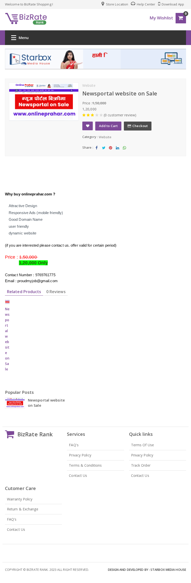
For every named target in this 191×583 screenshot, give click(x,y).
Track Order (140, 465)
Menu (24, 37)
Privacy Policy (80, 455)
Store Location (116, 4)
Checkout (140, 126)
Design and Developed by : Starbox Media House (147, 570)
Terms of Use (142, 445)
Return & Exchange (22, 509)
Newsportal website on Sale (46, 403)
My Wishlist (161, 18)
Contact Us (78, 475)
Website (105, 137)
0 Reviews (56, 291)
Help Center (145, 4)
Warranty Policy (20, 499)
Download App (172, 4)
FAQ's (74, 445)
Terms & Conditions (85, 465)
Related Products (24, 291)
